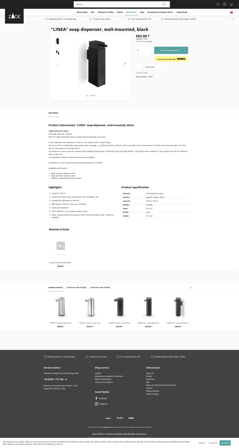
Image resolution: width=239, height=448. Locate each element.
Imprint (149, 388)
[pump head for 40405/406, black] (61, 246)
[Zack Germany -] (14, 16)
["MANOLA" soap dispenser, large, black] (149, 306)
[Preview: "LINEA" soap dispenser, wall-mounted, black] (57, 41)
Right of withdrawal (103, 379)
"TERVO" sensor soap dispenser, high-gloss (91, 323)
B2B (147, 382)
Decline (202, 443)
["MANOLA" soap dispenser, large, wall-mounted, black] (178, 306)
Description (53, 113)
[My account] (224, 4)
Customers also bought (76, 287)
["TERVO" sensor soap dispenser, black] (119, 306)
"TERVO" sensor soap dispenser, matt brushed (61, 323)
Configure (225, 443)
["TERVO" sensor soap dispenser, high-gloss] (90, 306)
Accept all (213, 443)
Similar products (56, 287)
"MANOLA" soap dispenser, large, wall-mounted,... (179, 323)
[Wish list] (218, 4)
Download (150, 379)
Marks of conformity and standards (161, 385)
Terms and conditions (104, 382)
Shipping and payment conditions (109, 376)
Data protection (152, 391)
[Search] (164, 4)
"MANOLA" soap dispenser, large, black (149, 323)
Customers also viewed (100, 287)
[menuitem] (122, 4)
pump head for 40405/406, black (61, 262)
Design (149, 376)
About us (150, 373)
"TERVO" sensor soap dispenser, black (120, 323)
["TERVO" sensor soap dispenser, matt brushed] (61, 306)
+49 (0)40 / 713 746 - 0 (55, 379)
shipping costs (107, 427)
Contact (98, 373)
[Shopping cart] (231, 4)
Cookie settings (152, 394)
